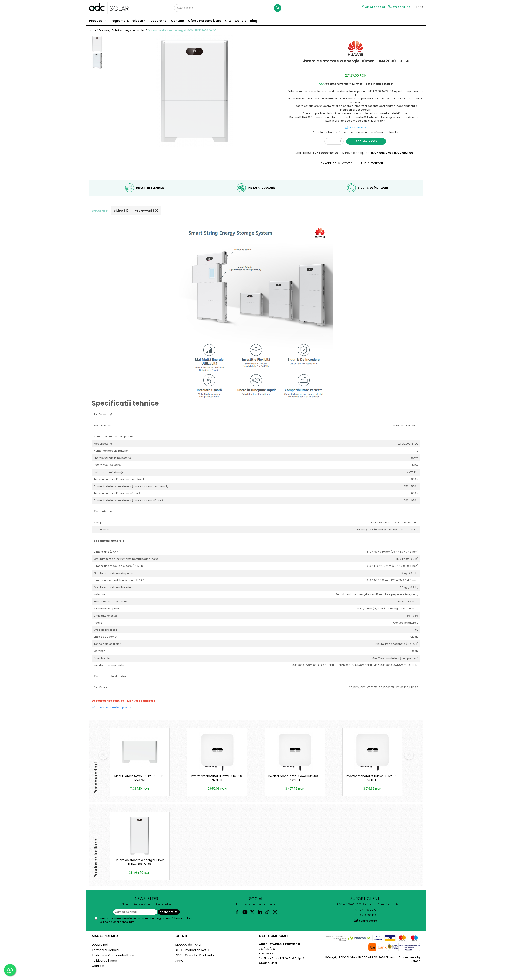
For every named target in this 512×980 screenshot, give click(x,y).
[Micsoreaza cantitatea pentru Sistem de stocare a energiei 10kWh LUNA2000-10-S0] (327, 141)
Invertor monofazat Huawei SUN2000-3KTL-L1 (217, 778)
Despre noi (100, 944)
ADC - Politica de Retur (192, 950)
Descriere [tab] (100, 210)
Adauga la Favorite (338, 163)
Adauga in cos (366, 141)
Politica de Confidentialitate (116, 922)
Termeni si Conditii (105, 950)
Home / (93, 30)
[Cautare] (277, 8)
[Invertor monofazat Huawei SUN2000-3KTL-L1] (217, 752)
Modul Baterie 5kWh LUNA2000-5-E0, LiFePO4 (139, 778)
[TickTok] (267, 912)
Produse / (105, 30)
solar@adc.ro (368, 921)
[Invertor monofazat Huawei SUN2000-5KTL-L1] (372, 752)
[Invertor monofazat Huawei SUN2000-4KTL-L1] (295, 752)
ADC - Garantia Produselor (195, 955)
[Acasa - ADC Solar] (109, 8)
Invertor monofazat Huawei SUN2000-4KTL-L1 (294, 778)
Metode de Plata (188, 944)
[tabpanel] (194, 91)
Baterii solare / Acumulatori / (130, 30)
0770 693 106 (367, 915)
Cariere (241, 21)
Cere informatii (372, 163)
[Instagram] (275, 912)
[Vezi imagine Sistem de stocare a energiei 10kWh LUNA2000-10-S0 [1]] (97, 61)
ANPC (179, 960)
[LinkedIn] (259, 912)
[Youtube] (244, 912)
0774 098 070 (367, 910)
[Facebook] (237, 912)
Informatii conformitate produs (112, 707)
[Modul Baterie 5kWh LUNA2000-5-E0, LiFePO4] (139, 752)
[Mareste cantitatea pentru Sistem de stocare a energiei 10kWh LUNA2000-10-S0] (341, 141)
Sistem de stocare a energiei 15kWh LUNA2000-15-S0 (139, 862)
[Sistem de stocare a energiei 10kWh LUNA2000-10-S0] (194, 91)
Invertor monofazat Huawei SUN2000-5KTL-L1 (372, 778)
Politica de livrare (104, 960)
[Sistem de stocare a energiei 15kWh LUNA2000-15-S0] (139, 836)
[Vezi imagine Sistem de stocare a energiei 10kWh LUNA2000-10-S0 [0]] (97, 44)
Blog (253, 21)
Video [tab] (121, 210)
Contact (98, 966)
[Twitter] (252, 912)
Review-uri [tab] (146, 210)
